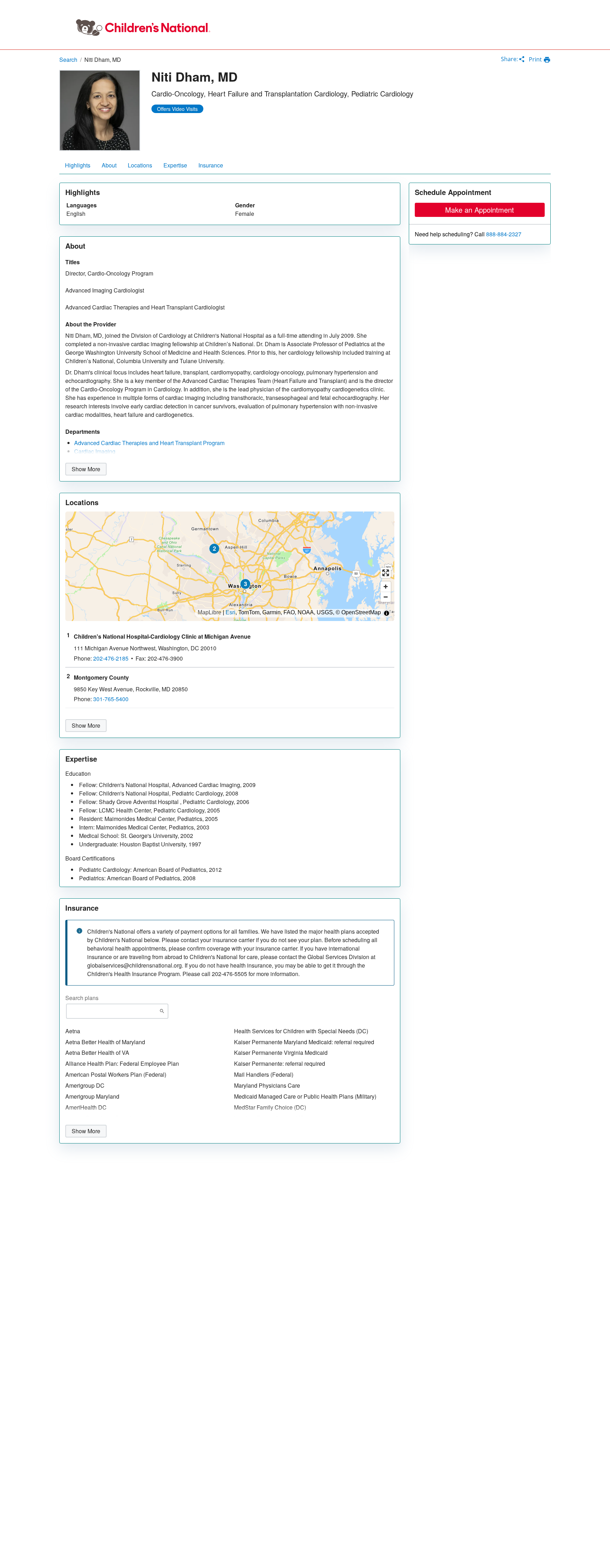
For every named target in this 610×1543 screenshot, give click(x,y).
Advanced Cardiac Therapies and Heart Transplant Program (149, 443)
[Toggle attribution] (386, 613)
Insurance (210, 165)
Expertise (175, 165)
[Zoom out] (386, 597)
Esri (230, 612)
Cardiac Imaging (94, 451)
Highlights (77, 165)
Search (68, 59)
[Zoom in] (386, 586)
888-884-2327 (503, 234)
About (109, 165)
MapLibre (209, 612)
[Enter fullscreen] (386, 573)
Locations (140, 165)
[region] (229, 566)
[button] (214, 548)
